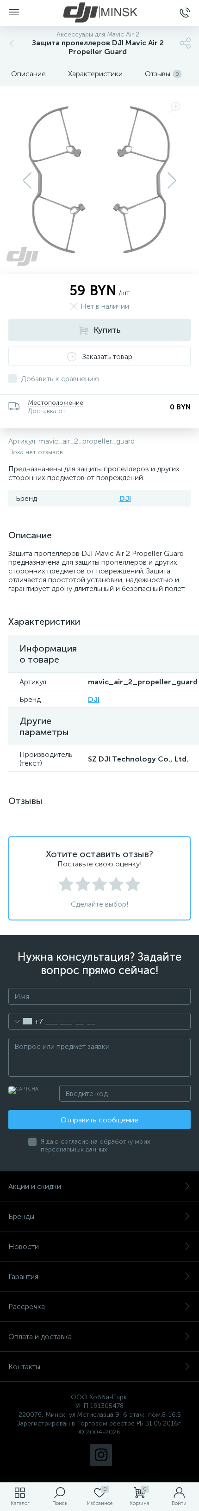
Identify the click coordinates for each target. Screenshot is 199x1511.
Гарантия (23, 1276)
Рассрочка (26, 1306)
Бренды (21, 1216)
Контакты (24, 1366)
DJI (125, 498)
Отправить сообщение (99, 1119)
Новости (23, 1246)
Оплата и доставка (40, 1336)
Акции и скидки (34, 1186)
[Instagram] (101, 1455)
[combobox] (26, 1021)
